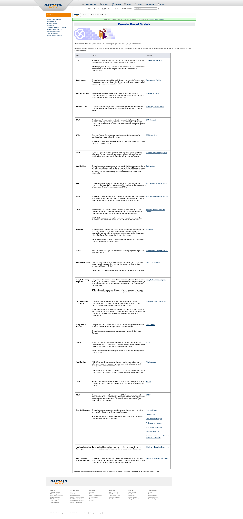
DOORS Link (53, 500)
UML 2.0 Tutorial (113, 492)
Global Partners (152, 490)
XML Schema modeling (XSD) (156, 183)
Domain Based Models (98, 15)
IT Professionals (93, 497)
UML (71, 492)
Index (85, 15)
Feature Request (132, 497)
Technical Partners (153, 497)
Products (52, 490)
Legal (85, 513)
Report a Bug (131, 495)
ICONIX (148, 342)
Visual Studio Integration (56, 495)
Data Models (150, 166)
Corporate (91, 492)
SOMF (148, 395)
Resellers (150, 494)
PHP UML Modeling (75, 495)
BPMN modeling (151, 120)
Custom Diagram (152, 414)
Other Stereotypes (52, 33)
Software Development (76, 502)
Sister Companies (152, 495)
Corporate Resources (114, 495)
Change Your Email (133, 499)
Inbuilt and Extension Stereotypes (157, 447)
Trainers (91, 499)
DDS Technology (54, 499)
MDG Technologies (114, 494)
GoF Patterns (150, 325)
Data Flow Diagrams (153, 262)
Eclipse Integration (55, 494)
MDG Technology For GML (54, 35)
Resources (112, 490)
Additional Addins (54, 502)
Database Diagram (152, 432)
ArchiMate (149, 229)
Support (130, 490)
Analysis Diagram (152, 410)
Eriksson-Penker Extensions (156, 301)
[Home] (56, 6)
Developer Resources (114, 497)
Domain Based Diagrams (54, 19)
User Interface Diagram (154, 427)
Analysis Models (51, 21)
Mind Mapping (151, 362)
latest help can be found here (156, 19)
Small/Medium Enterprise (95, 495)
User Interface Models (53, 31)
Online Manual (132, 492)
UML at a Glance (74, 490)
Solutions (92, 490)
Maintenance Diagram (153, 423)
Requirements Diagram (154, 419)
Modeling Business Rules (155, 107)
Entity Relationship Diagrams (156, 280)
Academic (91, 500)
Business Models (52, 23)
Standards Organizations (154, 499)
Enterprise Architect (55, 492)
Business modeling (152, 93)
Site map (98, 513)
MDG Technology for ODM (155, 60)
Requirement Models (153, 80)
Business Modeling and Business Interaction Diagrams (157, 437)
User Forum (131, 494)
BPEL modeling (151, 135)
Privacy (92, 513)
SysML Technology (55, 497)
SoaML (148, 382)
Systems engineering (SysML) (156, 153)
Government (92, 494)
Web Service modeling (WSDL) (157, 196)
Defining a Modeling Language (157, 458)
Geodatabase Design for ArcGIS (157, 251)
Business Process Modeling (77, 497)
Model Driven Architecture (76, 499)
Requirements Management (77, 500)
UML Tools (72, 494)
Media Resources (113, 499)
